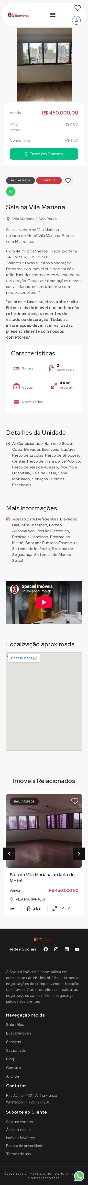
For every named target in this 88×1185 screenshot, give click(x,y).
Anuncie (12, 1076)
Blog (10, 1059)
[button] (52, 14)
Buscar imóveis (19, 1033)
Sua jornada (16, 1050)
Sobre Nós (15, 1024)
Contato (13, 1067)
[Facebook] (46, 949)
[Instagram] (56, 949)
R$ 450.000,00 (63, 890)
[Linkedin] (67, 949)
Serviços (13, 1041)
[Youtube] (77, 949)
